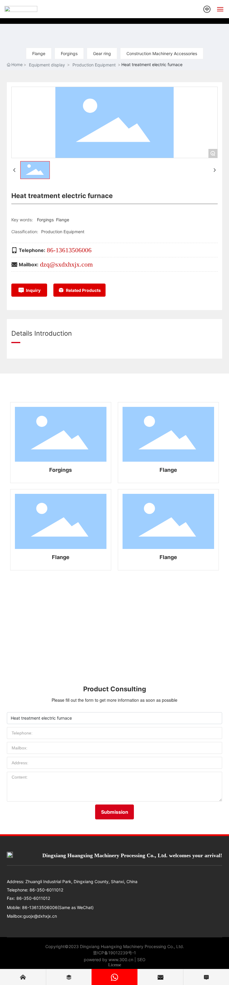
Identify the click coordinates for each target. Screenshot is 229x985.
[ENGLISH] (207, 8)
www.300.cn (121, 959)
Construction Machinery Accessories (161, 53)
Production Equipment (94, 64)
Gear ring (102, 53)
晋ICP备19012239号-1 (114, 952)
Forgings (69, 53)
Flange (38, 53)
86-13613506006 (69, 250)
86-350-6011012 (45, 889)
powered (92, 959)
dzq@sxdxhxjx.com (66, 264)
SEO (141, 959)
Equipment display (47, 64)
